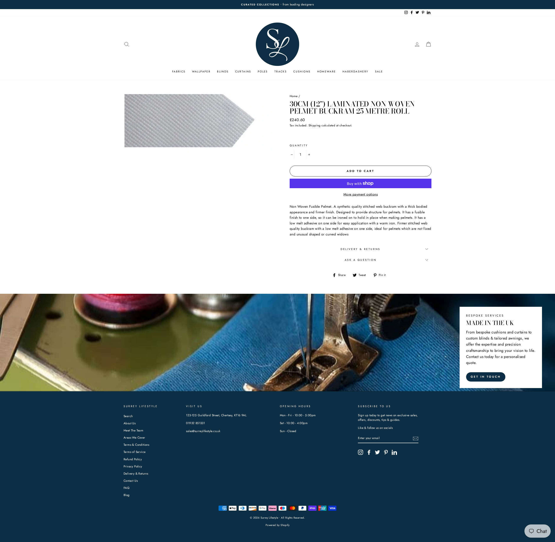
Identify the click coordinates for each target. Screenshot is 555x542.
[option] (313, 4)
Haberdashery (356, 71)
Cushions (301, 71)
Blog (127, 495)
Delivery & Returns (360, 249)
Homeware (326, 71)
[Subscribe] (415, 438)
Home (294, 96)
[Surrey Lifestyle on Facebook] (369, 452)
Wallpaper (201, 71)
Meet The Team (133, 430)
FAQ (126, 488)
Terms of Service (134, 452)
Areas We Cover (134, 437)
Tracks (280, 71)
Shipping (315, 125)
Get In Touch (486, 377)
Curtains (243, 71)
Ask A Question (360, 260)
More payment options (360, 194)
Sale (379, 71)
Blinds (223, 71)
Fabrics (179, 71)
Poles (263, 71)
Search (128, 416)
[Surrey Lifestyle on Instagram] (360, 452)
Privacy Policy (133, 466)
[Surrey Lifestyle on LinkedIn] (394, 452)
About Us (129, 423)
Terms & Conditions (136, 444)
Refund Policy (133, 459)
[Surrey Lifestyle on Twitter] (377, 452)
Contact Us (131, 480)
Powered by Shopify (277, 525)
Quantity (299, 145)
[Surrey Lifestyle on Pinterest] (385, 452)
